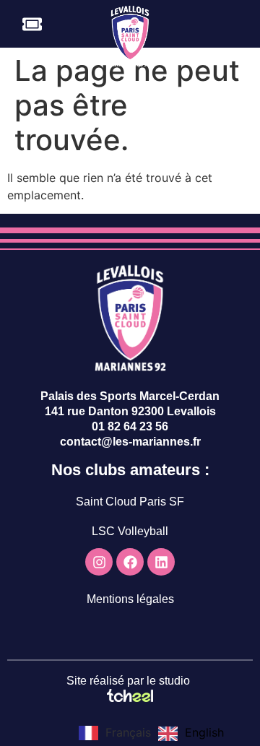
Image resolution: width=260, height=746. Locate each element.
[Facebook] (130, 562)
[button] (240, 25)
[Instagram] (99, 562)
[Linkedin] (161, 562)
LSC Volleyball (130, 531)
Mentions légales (130, 599)
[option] (191, 734)
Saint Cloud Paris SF (130, 501)
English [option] (204, 732)
